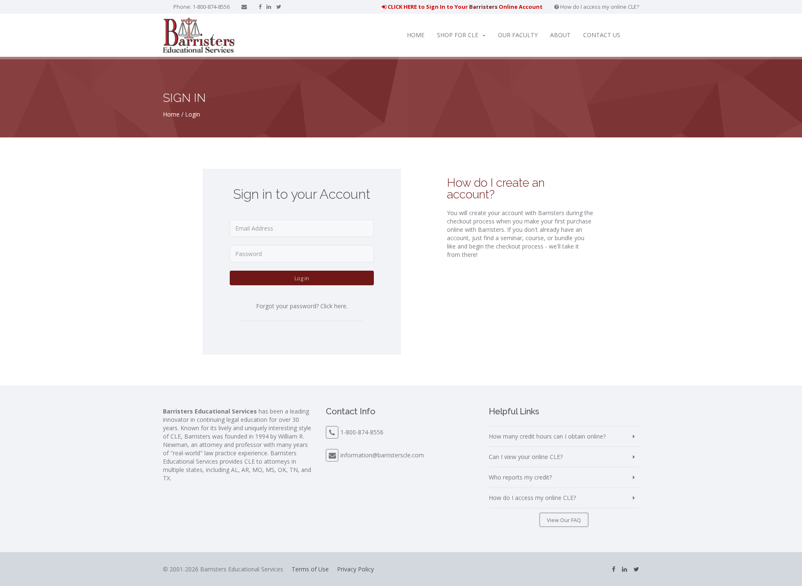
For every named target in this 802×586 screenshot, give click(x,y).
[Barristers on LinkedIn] (268, 6)
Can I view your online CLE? (526, 457)
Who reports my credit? (520, 477)
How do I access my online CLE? (599, 6)
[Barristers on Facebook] (260, 6)
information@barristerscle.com (382, 455)
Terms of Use (310, 569)
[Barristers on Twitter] (278, 6)
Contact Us (601, 35)
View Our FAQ (564, 520)
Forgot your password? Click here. (302, 306)
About (560, 35)
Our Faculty (518, 35)
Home (415, 35)
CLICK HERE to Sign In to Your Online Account (464, 6)
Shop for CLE (457, 35)
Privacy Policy (355, 569)
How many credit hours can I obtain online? (547, 436)
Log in (301, 278)
